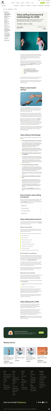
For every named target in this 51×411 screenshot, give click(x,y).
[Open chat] (49, 409)
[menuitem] (48, 0)
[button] (30, 205)
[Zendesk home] (3, 2)
